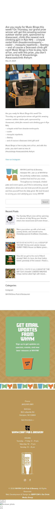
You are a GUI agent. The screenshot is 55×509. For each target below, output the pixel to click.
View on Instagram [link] (13, 159)
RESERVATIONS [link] (32, 7)
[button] (27, 13)
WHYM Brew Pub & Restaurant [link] (18, 294)
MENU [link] (21, 7)
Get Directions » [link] (27, 420)
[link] (28, 2)
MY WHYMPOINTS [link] (44, 7)
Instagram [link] (9, 290)
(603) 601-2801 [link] (27, 404)
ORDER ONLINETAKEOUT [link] (10, 7)
